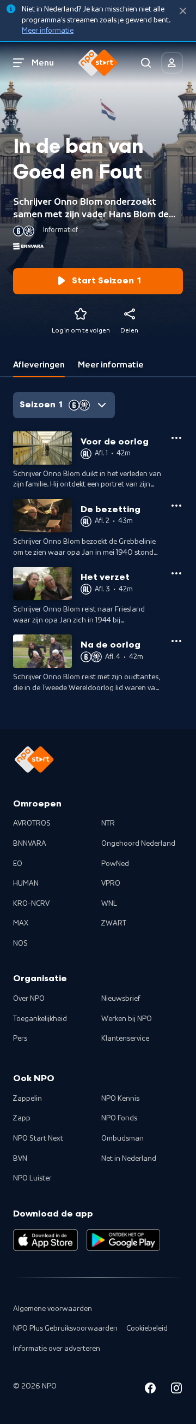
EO (17, 864)
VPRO (110, 883)
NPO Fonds (119, 1118)
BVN (20, 1158)
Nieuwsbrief (120, 998)
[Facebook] (150, 1389)
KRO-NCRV (31, 903)
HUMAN (26, 883)
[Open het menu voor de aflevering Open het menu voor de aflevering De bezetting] (176, 505)
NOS (20, 943)
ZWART (113, 923)
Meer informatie (48, 30)
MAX (20, 923)
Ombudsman (122, 1138)
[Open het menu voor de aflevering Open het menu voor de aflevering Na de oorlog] (176, 641)
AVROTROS (32, 823)
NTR (108, 823)
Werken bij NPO (126, 1019)
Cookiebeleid (147, 1328)
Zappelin (27, 1098)
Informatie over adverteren (56, 1348)
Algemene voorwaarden (52, 1309)
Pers (20, 1038)
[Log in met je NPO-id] (172, 63)
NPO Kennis (120, 1098)
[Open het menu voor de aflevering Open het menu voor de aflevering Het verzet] (176, 573)
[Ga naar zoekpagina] (146, 63)
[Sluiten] (182, 11)
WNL (109, 903)
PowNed (115, 864)
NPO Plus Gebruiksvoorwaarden (65, 1328)
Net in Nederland (128, 1158)
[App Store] (45, 1240)
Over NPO (29, 998)
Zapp (21, 1118)
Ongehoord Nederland (138, 843)
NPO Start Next (38, 1138)
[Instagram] (176, 1389)
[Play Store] (123, 1240)
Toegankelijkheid (40, 1019)
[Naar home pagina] (98, 63)
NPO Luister (32, 1178)
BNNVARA (29, 843)
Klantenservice (125, 1038)
